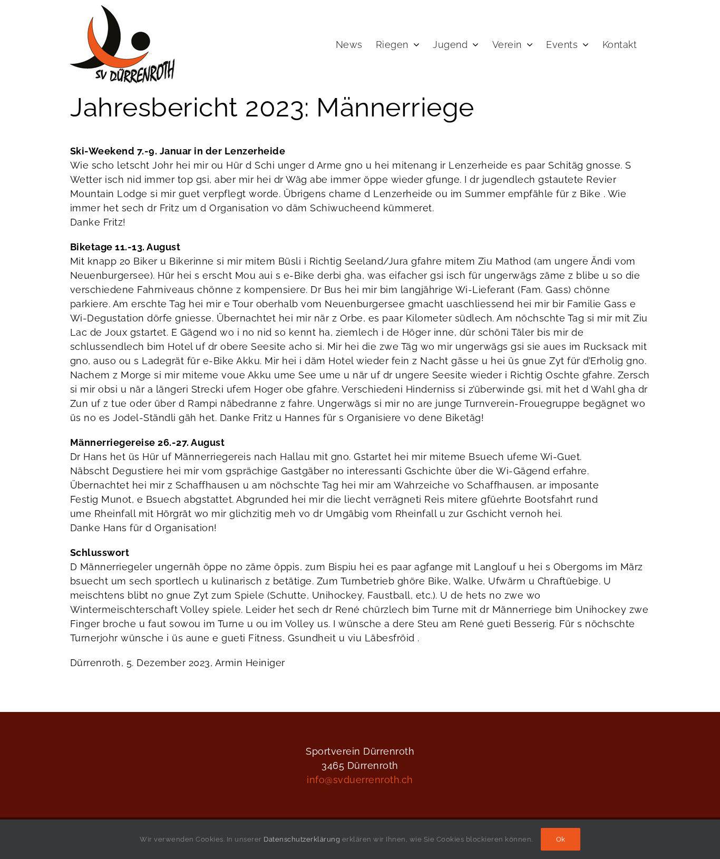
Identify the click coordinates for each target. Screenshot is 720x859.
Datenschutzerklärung (302, 839)
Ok (560, 839)
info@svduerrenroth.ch (360, 779)
